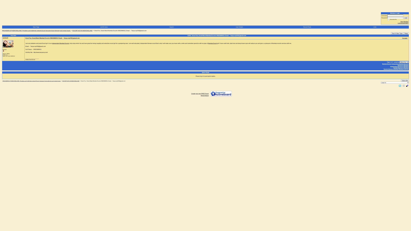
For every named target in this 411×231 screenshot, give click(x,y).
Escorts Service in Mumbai (391, 69)
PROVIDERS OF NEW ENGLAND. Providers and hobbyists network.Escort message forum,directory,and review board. (36, 30)
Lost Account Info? (403, 23)
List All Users (104, 27)
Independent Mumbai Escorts (60, 43)
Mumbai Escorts (386, 64)
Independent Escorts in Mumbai (399, 66)
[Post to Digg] (403, 85)
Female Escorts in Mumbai (400, 67)
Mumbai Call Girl (403, 69)
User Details (239, 27)
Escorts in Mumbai (403, 65)
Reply (406, 33)
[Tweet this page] (400, 85)
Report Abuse (205, 95)
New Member (404, 21)
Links (374, 27)
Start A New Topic (397, 33)
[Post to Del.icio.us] (407, 85)
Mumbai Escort (212, 43)
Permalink (404, 38)
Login (405, 18)
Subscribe (405, 80)
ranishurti (5, 38)
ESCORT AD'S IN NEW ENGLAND (82, 30)
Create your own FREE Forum (200, 93)
